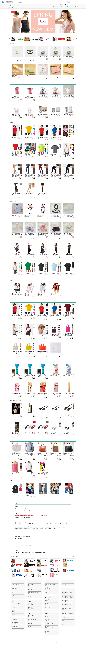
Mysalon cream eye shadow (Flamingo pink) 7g (55, 394)
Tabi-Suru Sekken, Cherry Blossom (16, 76)
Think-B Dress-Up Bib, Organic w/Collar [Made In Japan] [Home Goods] (68, 234)
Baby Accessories (15, 622)
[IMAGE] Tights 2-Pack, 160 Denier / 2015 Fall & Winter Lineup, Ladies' (68, 175)
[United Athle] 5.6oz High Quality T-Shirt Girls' (68, 136)
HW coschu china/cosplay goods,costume (55, 294)
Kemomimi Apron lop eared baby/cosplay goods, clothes (17, 215)
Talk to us (49, 639)
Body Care (47, 602)
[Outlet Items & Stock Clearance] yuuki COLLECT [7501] (55, 453)
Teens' (30, 601)
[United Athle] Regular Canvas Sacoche (29, 336)
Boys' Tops (30, 589)
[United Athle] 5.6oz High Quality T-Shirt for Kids (16, 273)
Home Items (47, 616)
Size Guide (75, 639)
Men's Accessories (48, 589)
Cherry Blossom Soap (54, 75)
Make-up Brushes (48, 607)
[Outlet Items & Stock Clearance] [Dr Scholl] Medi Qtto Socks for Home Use (43, 472)
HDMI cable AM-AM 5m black (54, 414)
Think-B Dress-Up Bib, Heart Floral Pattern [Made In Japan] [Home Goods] (43, 234)
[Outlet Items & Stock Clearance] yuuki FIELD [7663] (67, 453)
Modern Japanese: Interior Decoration (50, 631)
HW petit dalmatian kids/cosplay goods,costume (17, 255)
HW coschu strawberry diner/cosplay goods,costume (17, 294)
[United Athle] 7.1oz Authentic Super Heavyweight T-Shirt (67, 315)
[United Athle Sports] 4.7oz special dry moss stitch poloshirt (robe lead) (17, 136)
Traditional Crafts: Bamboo (67, 594)
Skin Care (47, 599)
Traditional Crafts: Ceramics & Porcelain (67, 593)
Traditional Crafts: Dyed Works (67, 597)
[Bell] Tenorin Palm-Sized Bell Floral (42, 57)
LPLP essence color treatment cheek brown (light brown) (17, 375)
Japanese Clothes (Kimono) (17, 593)
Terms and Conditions (17, 639)
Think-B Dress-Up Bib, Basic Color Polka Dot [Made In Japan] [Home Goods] (55, 215)
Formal (13, 591)
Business (30, 618)
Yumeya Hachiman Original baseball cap (17, 494)
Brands (46, 606)
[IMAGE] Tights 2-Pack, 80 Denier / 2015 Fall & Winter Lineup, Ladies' (43, 175)
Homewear (14, 610)
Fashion (63, 620)
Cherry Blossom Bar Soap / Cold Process (68, 75)
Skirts (13, 585)
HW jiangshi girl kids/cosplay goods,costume (43, 255)
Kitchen (63, 617)
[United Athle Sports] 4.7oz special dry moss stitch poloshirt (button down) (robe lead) (43, 137)
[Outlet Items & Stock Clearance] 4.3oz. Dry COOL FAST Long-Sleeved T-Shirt (30, 453)
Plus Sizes (14, 592)
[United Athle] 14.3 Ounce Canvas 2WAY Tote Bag (55, 335)
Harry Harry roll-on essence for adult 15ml (30, 394)
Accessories (30, 622)
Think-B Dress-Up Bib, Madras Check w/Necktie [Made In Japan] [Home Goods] (29, 235)
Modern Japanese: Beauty (67, 614)
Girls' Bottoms (31, 584)
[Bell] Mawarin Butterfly (67, 56)
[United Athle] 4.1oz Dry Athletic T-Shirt (29, 155)
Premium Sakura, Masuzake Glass (43, 115)
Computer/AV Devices (49, 623)
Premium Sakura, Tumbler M (68, 114)
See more (69, 503)
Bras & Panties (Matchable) (17, 603)
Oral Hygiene (47, 608)
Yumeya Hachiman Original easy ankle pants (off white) (43, 494)
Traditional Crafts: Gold (66, 600)
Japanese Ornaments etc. (50, 624)
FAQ (63, 639)
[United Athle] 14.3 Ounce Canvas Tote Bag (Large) (16, 353)
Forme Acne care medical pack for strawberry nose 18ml (42, 394)
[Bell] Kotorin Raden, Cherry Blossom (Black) (30, 57)
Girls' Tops (30, 582)
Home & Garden (65, 618)
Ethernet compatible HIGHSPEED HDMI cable (42, 414)
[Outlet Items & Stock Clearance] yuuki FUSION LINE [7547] (42, 453)
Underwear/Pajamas (32, 619)
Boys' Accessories (31, 593)
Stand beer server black (29, 414)
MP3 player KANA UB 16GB (30, 432)
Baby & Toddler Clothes (16, 621)
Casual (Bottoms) (31, 616)
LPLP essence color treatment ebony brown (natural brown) (42, 375)
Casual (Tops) (31, 615)
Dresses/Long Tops (15, 584)
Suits (13, 589)
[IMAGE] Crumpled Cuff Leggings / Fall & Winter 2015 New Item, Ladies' (16, 194)
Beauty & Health (48, 597)
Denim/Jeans (14, 588)
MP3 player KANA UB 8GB (43, 432)
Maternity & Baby (15, 619)
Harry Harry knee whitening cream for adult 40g (68, 375)
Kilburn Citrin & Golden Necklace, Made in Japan (55, 353)
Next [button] (76, 39)
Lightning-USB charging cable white (54, 433)
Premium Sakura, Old (54, 114)
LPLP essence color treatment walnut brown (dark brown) (30, 375)
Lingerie (13, 607)
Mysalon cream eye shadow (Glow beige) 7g (68, 394)
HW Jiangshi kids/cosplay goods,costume (29, 255)
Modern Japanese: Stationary (67, 613)
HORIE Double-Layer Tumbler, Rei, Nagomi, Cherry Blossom (16, 97)
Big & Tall (30, 623)
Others (13, 596)
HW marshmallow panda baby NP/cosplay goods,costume (29, 215)
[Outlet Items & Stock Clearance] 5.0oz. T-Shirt (29, 472)
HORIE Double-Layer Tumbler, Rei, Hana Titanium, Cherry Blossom (30, 97)
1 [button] (41, 35)
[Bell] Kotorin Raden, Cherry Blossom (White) (17, 57)
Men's (30, 613)
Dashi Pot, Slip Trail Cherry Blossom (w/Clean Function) (68, 96)
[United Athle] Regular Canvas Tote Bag (16, 336)
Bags (46, 582)
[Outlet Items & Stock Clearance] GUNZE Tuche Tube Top (16, 472)
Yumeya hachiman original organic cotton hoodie (55, 494)
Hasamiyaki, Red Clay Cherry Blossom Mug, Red (55, 96)
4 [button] (46, 35)
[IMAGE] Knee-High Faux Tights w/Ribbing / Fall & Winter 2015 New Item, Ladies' (42, 194)
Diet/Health (47, 604)
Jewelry (46, 587)
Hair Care (47, 603)
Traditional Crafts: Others (66, 604)
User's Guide (69, 639)
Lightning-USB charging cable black (67, 433)
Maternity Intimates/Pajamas (17, 625)
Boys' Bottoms (31, 590)
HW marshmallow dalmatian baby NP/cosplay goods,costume (43, 215)
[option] (43, 21)
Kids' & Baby (64, 584)
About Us (9, 639)
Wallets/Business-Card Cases (50, 584)
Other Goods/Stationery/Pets (50, 614)
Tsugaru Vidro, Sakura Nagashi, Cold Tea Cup (16, 115)
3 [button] (44, 35)
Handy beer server (15, 414)
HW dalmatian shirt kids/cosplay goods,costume (55, 255)
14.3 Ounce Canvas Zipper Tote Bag (43, 353)
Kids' (30, 581)
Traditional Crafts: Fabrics (67, 598)
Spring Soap (27, 75)
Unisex (13, 595)
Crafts (63, 589)
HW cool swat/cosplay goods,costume (67, 255)
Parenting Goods (15, 626)
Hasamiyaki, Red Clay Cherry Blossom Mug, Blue (43, 96)
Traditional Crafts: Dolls (66, 603)
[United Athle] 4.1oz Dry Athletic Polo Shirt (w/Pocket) (68, 155)
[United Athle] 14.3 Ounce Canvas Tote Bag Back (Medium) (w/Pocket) (68, 335)
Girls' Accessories (31, 588)
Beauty (63, 621)
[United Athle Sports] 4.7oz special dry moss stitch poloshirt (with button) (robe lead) (55, 137)
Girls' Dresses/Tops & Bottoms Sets (34, 586)
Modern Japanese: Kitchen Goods (50, 628)
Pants (13, 587)
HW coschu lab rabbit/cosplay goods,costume (27, 294)
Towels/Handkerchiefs (49, 622)
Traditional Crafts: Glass (66, 601)
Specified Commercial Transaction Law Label (38, 639)
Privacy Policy (25, 639)
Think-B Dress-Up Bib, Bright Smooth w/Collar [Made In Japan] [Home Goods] (68, 215)
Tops (13, 582)
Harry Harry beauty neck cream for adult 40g (55, 375)
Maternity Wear (14, 623)
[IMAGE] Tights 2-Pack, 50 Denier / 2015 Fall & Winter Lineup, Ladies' (30, 175)
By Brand (47, 620)
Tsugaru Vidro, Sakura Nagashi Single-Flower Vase (30, 115)
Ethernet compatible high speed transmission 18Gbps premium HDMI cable (68, 414)
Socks (13, 611)
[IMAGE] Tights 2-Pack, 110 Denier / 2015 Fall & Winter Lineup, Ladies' (55, 175)
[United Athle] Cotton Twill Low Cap (42, 336)
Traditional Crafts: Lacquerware (67, 591)
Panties (13, 606)
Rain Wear (47, 591)
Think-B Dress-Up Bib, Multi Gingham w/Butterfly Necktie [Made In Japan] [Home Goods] (55, 235)
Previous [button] (9, 39)
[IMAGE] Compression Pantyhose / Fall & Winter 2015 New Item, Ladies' (29, 194)
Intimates (14, 601)
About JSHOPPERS (56, 639)
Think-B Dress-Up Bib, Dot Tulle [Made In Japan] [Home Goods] (17, 234)
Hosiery (13, 612)
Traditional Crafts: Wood (66, 596)
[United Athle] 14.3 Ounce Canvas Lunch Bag (29, 353)
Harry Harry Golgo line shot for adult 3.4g (17, 394)
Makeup (46, 600)
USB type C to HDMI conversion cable (15, 433)
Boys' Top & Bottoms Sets (33, 592)
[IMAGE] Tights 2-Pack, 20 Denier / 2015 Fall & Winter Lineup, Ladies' (17, 175)
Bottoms (63, 582)
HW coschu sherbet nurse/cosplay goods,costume (41, 294)
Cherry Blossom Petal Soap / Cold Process (43, 75)
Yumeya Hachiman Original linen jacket (68, 494)
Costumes (47, 626)
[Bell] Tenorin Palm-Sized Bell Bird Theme (55, 57)
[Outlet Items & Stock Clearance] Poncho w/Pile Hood (16, 453)
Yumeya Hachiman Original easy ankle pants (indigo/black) (30, 494)
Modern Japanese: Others (66, 616)
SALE (63, 581)
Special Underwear (15, 608)
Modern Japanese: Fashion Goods (67, 611)
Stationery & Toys (65, 623)
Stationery (47, 619)
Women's (14, 581)
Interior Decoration (48, 618)
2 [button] (43, 35)
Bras (12, 604)
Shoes (29, 620)
